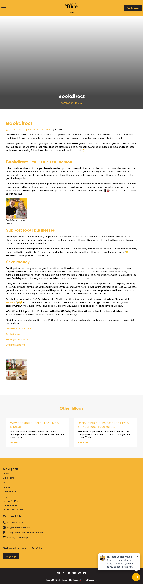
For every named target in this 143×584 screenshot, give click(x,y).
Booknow (11, 302)
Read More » (16, 443)
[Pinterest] (79, 573)
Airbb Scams (13, 334)
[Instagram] (64, 573)
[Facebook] (59, 573)
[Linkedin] (84, 573)
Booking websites (15, 344)
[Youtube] (74, 573)
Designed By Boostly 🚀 (71, 580)
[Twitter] (69, 573)
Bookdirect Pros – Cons (18, 328)
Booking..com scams (17, 339)
